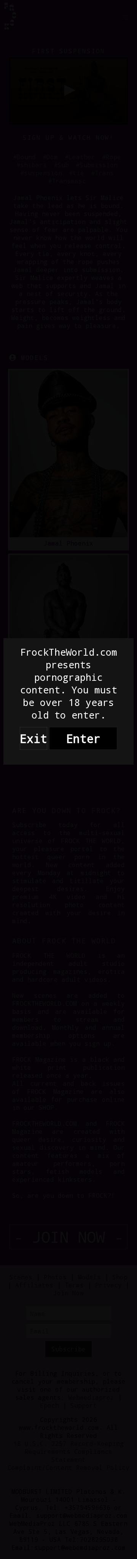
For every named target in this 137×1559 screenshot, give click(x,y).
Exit (33, 738)
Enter (83, 738)
